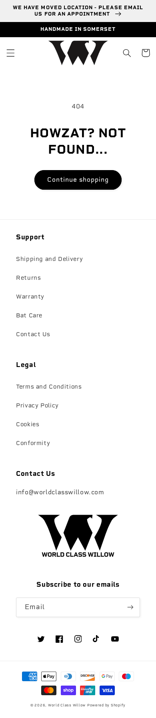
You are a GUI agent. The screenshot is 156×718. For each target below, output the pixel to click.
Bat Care (29, 315)
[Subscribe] (130, 607)
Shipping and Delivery (49, 259)
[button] (10, 53)
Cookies (27, 424)
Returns (28, 277)
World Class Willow (67, 705)
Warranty (30, 296)
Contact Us (33, 334)
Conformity (33, 443)
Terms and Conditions (49, 386)
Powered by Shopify (106, 705)
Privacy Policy (37, 405)
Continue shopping (78, 179)
